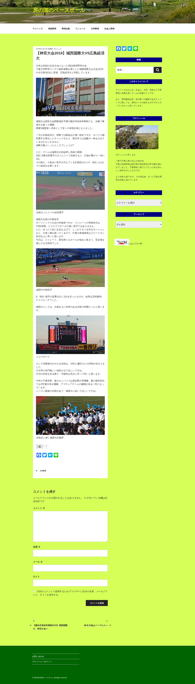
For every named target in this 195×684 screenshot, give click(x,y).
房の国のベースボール (59, 10)
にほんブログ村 (135, 243)
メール (38, 562)
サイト (36, 576)
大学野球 (95, 28)
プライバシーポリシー (42, 662)
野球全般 (66, 28)
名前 (36, 547)
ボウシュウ (58, 49)
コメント (39, 508)
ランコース (80, 28)
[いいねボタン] (39, 446)
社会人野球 (109, 28)
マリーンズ (38, 28)
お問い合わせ (38, 656)
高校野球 (52, 28)
